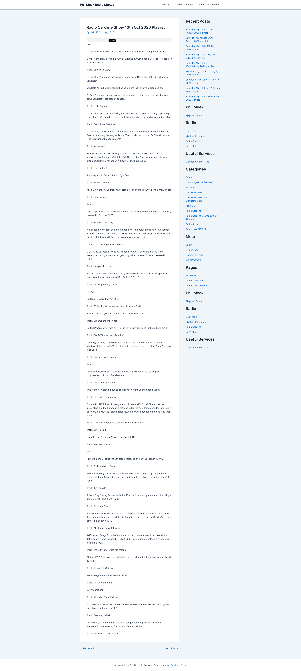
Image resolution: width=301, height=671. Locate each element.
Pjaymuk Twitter (194, 115)
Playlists (190, 206)
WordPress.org (193, 260)
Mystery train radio (196, 136)
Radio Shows (192, 224)
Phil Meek (166, 4)
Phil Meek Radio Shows (97, 4)
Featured (190, 187)
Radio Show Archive (208, 4)
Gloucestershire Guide (197, 161)
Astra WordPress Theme (176, 665)
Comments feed (194, 255)
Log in (189, 245)
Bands (189, 177)
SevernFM (191, 146)
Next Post (172, 648)
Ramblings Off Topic (196, 229)
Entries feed (192, 250)
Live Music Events (195, 192)
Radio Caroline (193, 141)
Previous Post (88, 648)
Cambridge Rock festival (199, 182)
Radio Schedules (184, 4)
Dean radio (191, 131)
